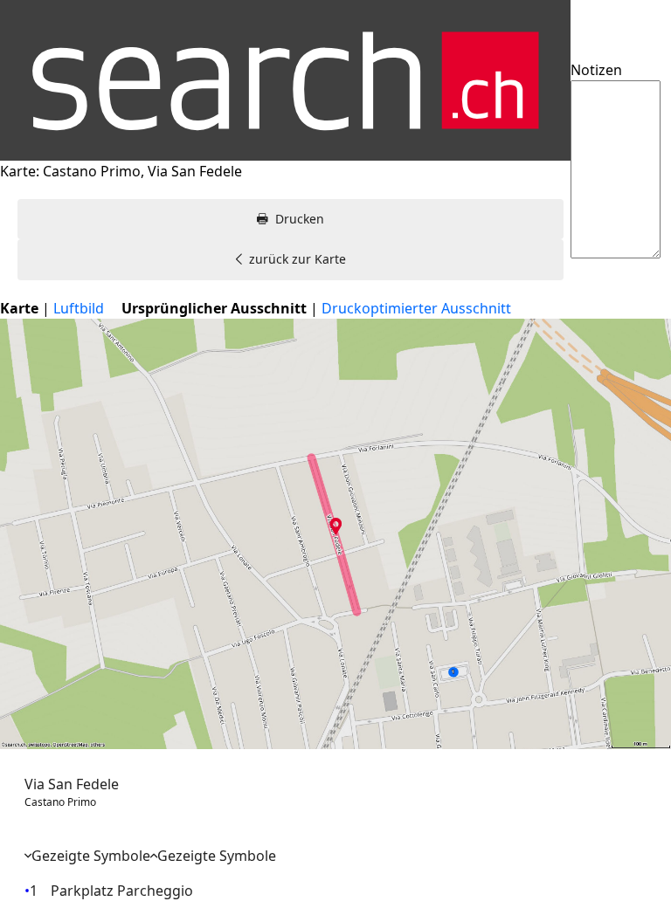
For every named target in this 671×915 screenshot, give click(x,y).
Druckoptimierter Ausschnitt (416, 308)
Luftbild (78, 308)
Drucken (299, 218)
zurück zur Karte (297, 259)
